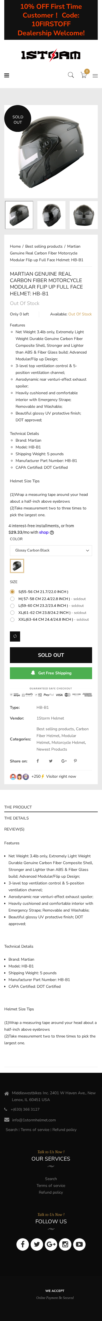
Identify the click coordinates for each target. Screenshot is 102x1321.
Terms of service (35, 1129)
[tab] (51, 806)
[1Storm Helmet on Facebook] (22, 1244)
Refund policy (64, 1129)
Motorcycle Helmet (68, 742)
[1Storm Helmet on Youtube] (79, 1244)
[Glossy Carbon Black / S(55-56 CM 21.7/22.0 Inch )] (19, 215)
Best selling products (55, 729)
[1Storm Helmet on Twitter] (37, 1244)
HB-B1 (43, 707)
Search (12, 1129)
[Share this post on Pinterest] (75, 761)
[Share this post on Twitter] (54, 761)
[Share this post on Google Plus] (67, 761)
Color (16, 539)
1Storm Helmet (50, 718)
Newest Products (52, 749)
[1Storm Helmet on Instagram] (65, 1244)
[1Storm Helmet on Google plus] (51, 1244)
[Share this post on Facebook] (42, 761)
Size (14, 582)
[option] (51, 151)
